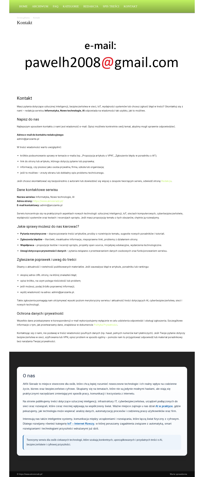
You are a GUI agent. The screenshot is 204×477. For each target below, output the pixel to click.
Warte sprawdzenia (178, 474)
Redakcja (90, 6)
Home (23, 6)
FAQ (55, 6)
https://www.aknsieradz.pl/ (48, 201)
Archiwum (40, 6)
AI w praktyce (164, 406)
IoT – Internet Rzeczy (80, 423)
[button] (183, 6)
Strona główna (23, 17)
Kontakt (130, 6)
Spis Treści (111, 6)
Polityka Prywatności (105, 324)
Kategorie (71, 6)
